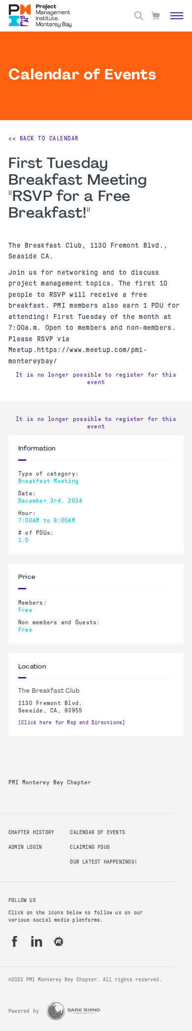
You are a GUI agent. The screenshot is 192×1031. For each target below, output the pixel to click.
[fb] (14, 941)
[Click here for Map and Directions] (71, 722)
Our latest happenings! (103, 862)
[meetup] (59, 941)
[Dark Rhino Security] (73, 1011)
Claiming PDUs (90, 847)
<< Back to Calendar (43, 138)
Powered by (23, 1011)
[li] (37, 941)
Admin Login (25, 847)
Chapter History (31, 832)
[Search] (139, 15)
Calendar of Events (97, 832)
